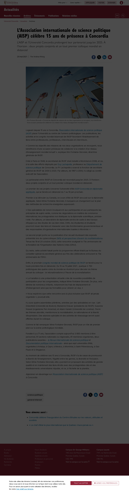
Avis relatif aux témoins (24, 489)
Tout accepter (81, 483)
